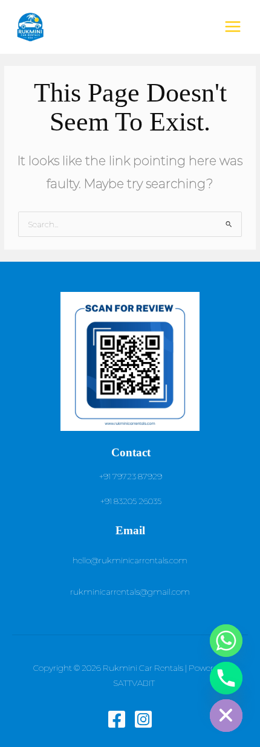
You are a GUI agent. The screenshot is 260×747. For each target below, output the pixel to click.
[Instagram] (143, 719)
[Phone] (226, 678)
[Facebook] (116, 719)
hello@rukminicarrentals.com (130, 560)
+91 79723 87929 (130, 476)
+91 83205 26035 (130, 501)
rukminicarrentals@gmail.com (130, 592)
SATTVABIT (134, 683)
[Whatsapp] (226, 640)
